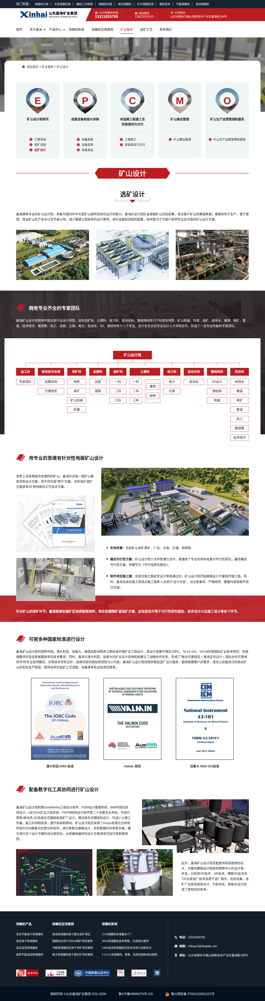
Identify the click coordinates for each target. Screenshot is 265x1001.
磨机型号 (164, 4)
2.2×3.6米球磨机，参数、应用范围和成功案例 (129, 954)
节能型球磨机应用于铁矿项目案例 (72, 947)
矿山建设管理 (182, 139)
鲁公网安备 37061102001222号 (193, 994)
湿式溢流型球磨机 (27, 947)
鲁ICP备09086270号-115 (136, 994)
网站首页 (33, 66)
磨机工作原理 (84, 4)
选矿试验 (40, 144)
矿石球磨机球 (145, 4)
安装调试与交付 (135, 144)
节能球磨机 (183, 4)
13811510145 (144, 16)
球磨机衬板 (105, 4)
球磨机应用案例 (102, 29)
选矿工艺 (146, 29)
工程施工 (130, 139)
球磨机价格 (41, 4)
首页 (19, 29)
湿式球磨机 (125, 4)
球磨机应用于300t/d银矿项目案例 (72, 940)
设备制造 (87, 139)
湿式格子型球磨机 (27, 940)
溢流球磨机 (202, 4)
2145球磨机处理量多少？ (117, 934)
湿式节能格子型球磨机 (29, 934)
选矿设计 (40, 149)
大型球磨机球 (62, 4)
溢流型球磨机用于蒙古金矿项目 (71, 934)
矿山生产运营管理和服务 (230, 139)
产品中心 (55, 29)
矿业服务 (126, 29)
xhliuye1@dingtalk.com (202, 946)
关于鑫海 (35, 29)
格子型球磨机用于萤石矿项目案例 (72, 954)
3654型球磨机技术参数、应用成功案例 (125, 940)
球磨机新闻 (76, 29)
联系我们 (166, 29)
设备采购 (87, 144)
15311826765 (196, 937)
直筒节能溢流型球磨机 (29, 954)
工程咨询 (40, 139)
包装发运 (87, 149)
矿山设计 (62, 66)
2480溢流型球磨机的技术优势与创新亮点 (127, 947)
